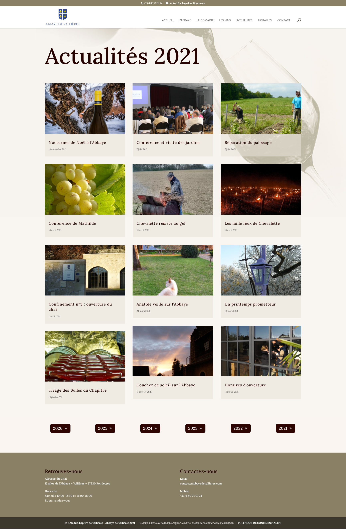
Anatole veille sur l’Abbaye (162, 304)
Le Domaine (205, 20)
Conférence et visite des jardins (168, 142)
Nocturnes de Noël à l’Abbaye (77, 142)
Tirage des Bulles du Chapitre (78, 390)
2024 (147, 428)
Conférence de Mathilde (72, 223)
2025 (102, 428)
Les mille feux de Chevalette (252, 223)
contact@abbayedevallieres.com (201, 483)
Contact (283, 20)
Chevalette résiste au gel (161, 223)
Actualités (244, 20)
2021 (283, 428)
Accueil (167, 20)
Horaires (265, 20)
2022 (238, 428)
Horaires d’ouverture (245, 385)
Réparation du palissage (248, 142)
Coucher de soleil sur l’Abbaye (166, 385)
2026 (57, 428)
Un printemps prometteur (250, 304)
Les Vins (225, 20)
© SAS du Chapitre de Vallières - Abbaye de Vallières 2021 (100, 523)
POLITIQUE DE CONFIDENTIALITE (259, 523)
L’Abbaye (185, 20)
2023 (192, 428)
